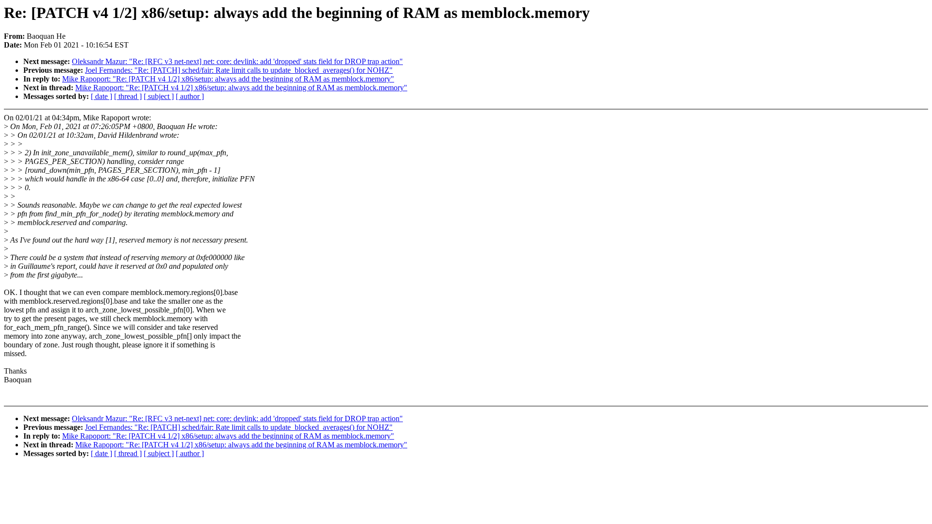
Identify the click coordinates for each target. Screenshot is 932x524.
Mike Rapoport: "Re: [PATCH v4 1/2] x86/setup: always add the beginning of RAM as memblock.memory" (228, 79)
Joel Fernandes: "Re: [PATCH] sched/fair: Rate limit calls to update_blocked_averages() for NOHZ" (239, 70)
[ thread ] (128, 96)
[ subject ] (159, 96)
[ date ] (101, 96)
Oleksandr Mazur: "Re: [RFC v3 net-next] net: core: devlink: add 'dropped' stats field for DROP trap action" (237, 61)
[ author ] (190, 96)
